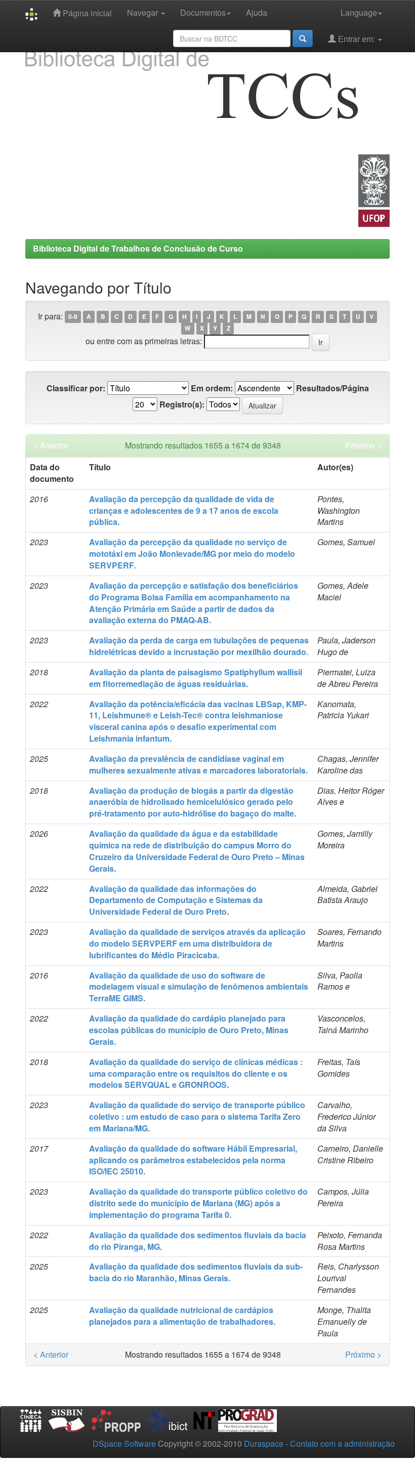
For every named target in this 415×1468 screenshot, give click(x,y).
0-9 (72, 316)
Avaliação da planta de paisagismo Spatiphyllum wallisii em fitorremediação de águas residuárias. (195, 677)
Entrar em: (356, 39)
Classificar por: (76, 388)
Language (359, 12)
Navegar (143, 12)
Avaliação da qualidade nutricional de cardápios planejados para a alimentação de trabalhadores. (182, 1315)
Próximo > (363, 445)
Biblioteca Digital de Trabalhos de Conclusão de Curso (138, 248)
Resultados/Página (332, 388)
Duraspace (263, 1443)
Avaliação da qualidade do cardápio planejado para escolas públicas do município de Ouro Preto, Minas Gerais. (188, 1029)
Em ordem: (212, 388)
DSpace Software (124, 1443)
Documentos (203, 12)
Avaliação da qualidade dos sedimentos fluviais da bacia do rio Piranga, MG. (197, 1240)
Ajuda (256, 12)
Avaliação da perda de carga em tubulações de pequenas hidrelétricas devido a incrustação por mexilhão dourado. (199, 646)
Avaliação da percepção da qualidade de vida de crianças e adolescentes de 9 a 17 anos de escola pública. (183, 510)
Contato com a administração (342, 1443)
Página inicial (86, 13)
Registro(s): (181, 404)
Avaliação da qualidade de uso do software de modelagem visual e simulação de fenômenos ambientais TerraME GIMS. (198, 986)
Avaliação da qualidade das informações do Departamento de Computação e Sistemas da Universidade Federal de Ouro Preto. (176, 900)
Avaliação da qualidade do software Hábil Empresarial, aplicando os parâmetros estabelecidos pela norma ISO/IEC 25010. (193, 1160)
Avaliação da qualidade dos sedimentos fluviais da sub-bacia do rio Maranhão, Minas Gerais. (196, 1272)
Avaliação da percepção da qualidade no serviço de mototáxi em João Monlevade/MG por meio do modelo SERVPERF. (192, 553)
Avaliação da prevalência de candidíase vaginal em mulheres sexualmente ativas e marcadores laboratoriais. (198, 764)
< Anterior (50, 445)
